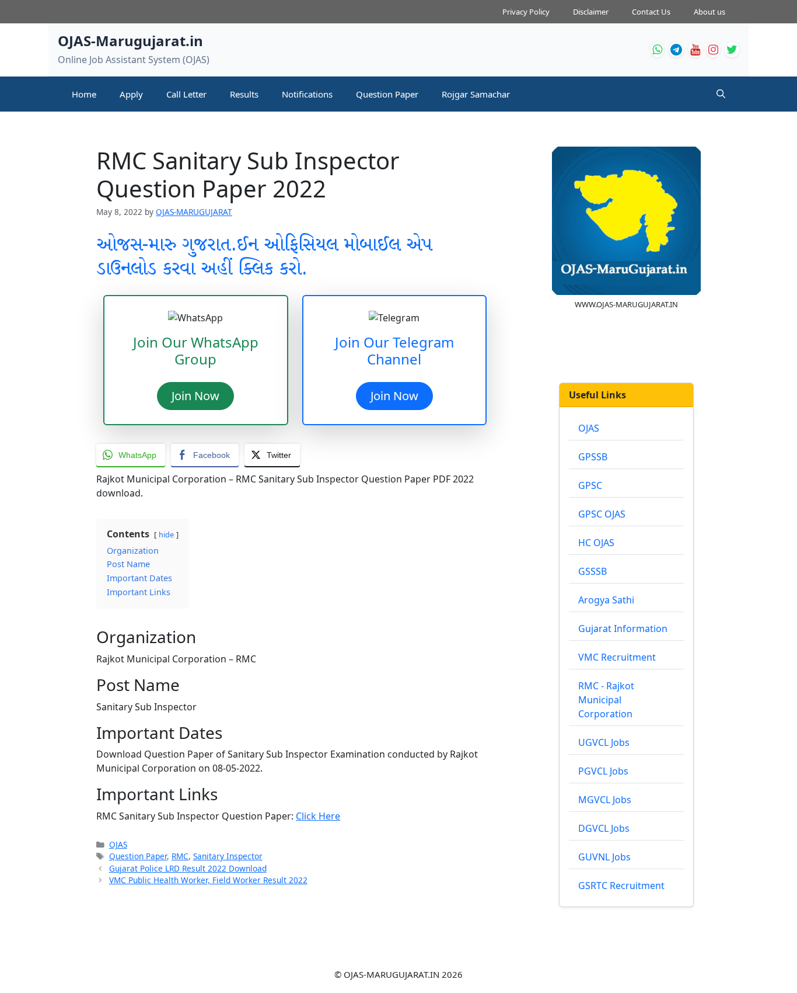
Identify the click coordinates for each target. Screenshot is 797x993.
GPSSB (592, 456)
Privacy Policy (526, 11)
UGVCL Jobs (604, 742)
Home (84, 94)
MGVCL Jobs (604, 799)
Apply (131, 94)
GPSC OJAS (601, 514)
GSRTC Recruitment (621, 885)
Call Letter (186, 94)
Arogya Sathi (606, 599)
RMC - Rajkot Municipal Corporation (606, 699)
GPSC (590, 485)
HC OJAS (596, 542)
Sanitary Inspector (228, 856)
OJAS (118, 844)
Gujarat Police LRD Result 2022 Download (188, 868)
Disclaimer (591, 11)
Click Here (318, 816)
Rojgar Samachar (476, 94)
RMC (180, 856)
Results (244, 94)
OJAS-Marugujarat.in (130, 40)
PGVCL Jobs (603, 771)
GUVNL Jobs (604, 856)
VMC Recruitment (617, 657)
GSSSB (592, 571)
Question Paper (387, 94)
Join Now (195, 396)
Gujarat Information (622, 628)
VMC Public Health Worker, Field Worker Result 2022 (208, 880)
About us (709, 11)
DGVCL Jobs (604, 828)
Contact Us (651, 11)
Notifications (307, 94)
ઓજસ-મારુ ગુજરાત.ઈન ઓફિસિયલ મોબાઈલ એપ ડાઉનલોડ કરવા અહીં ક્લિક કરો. (264, 257)
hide (166, 534)
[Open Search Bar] (721, 94)
